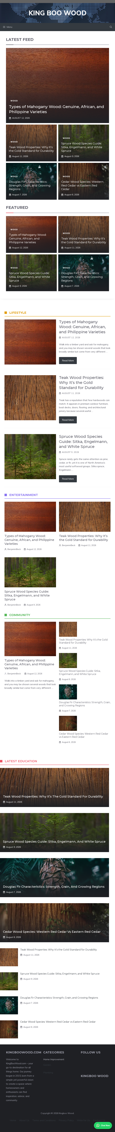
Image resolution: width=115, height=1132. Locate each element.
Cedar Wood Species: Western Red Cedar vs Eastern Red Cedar (82, 185)
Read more (68, 360)
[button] (111, 27)
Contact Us (99, 1120)
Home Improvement (53, 1059)
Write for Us (83, 1120)
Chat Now (105, 1125)
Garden (47, 1064)
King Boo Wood (58, 13)
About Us (24, 1120)
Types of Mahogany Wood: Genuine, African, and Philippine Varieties (27, 238)
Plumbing (48, 1072)
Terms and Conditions (44, 1120)
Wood (14, 101)
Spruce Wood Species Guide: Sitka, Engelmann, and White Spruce (81, 147)
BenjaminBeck (14, 549)
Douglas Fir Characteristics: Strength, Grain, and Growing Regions (29, 185)
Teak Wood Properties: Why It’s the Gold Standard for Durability (31, 149)
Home (13, 1120)
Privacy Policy (66, 1120)
